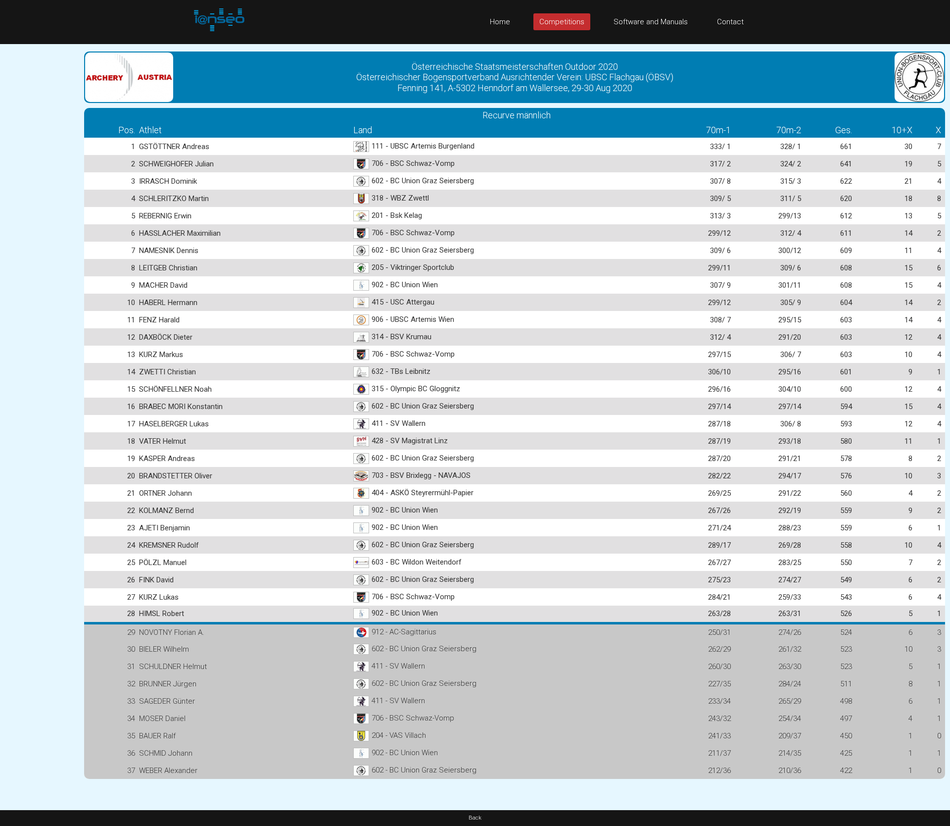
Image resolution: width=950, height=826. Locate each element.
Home (500, 21)
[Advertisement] (39, 192)
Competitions (561, 21)
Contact (730, 21)
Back (475, 818)
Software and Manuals (651, 21)
